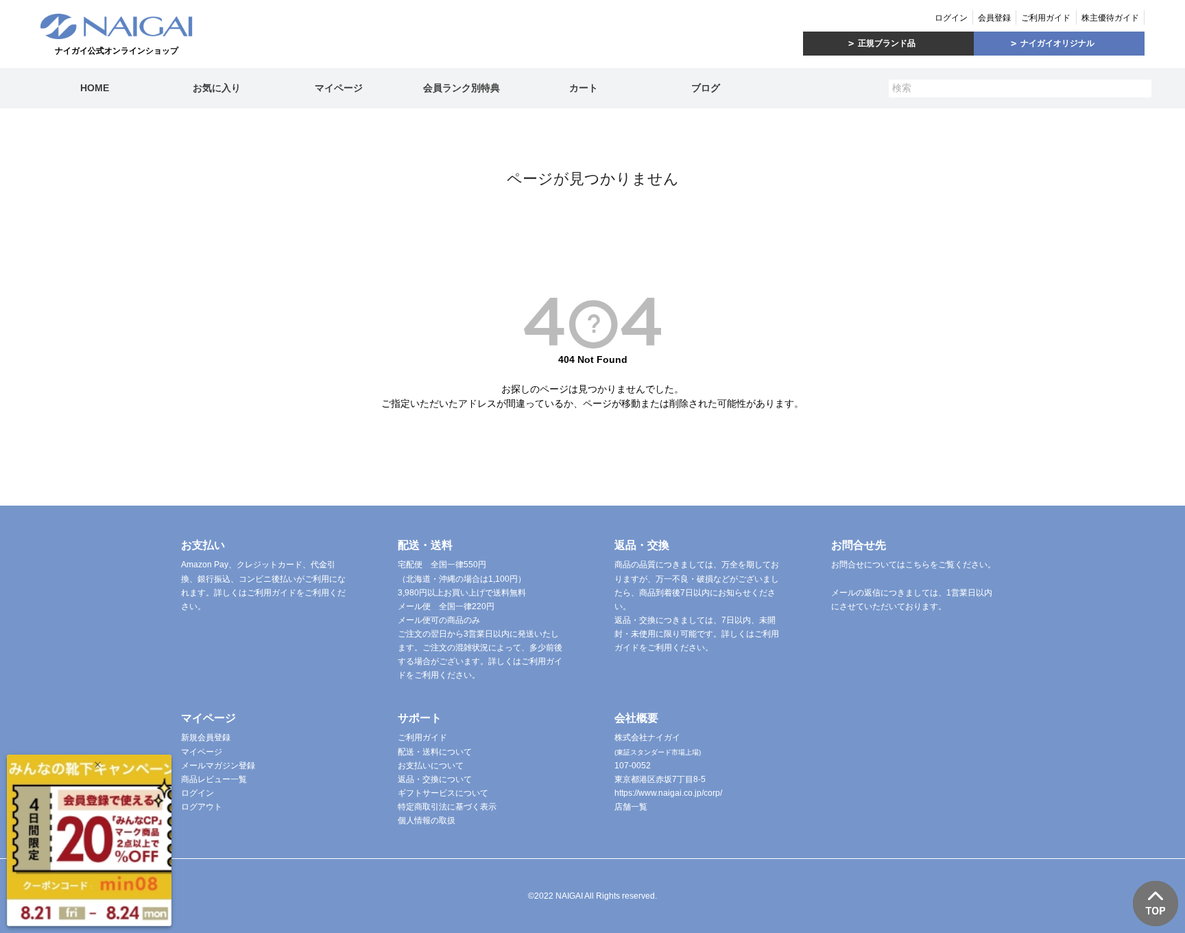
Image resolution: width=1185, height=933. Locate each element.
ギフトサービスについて (443, 793)
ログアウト (201, 807)
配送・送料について (435, 752)
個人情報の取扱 (426, 820)
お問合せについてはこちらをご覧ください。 (913, 564)
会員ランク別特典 (461, 87)
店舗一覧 (630, 807)
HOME (94, 87)
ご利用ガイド (1045, 18)
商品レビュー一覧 (214, 779)
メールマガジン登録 (218, 765)
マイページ (339, 87)
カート (583, 87)
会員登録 (994, 18)
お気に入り (217, 87)
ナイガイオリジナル (1057, 43)
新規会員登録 (205, 737)
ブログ (705, 87)
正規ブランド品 (886, 43)
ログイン (951, 18)
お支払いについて (431, 765)
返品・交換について (435, 779)
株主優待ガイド (1110, 18)
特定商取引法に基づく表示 (447, 807)
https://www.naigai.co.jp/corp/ (668, 793)
